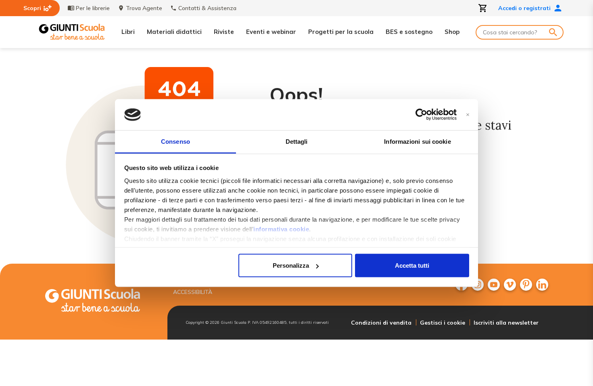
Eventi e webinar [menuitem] (271, 32)
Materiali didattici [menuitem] (174, 32)
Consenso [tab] (175, 141)
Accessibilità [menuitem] (192, 292)
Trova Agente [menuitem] (144, 8)
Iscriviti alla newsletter (506, 322)
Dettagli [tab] (297, 141)
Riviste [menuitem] (224, 32)
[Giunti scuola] (101, 301)
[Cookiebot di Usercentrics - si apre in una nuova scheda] (421, 115)
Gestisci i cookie (442, 322)
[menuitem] (494, 285)
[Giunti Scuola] (71, 32)
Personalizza (291, 265)
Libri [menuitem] (128, 32)
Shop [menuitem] (452, 32)
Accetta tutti (412, 265)
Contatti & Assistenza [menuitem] (207, 8)
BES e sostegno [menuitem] (409, 32)
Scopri (32, 8)
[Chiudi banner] (467, 114)
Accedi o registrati (524, 8)
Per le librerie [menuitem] (93, 8)
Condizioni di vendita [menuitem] (381, 322)
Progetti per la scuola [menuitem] (341, 32)
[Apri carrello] (483, 8)
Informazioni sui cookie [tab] (417, 141)
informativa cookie (281, 228)
